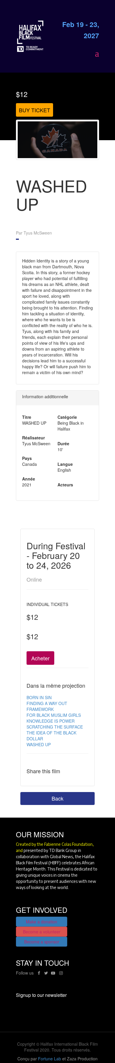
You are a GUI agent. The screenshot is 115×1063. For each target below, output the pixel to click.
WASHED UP (39, 744)
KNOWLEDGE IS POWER (51, 721)
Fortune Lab (49, 1059)
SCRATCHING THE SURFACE (55, 727)
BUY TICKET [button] (34, 110)
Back (57, 798)
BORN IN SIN (39, 697)
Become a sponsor (41, 942)
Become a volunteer (41, 932)
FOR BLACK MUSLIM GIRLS (54, 715)
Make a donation (41, 922)
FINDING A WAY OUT (47, 703)
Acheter (40, 658)
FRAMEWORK (40, 709)
